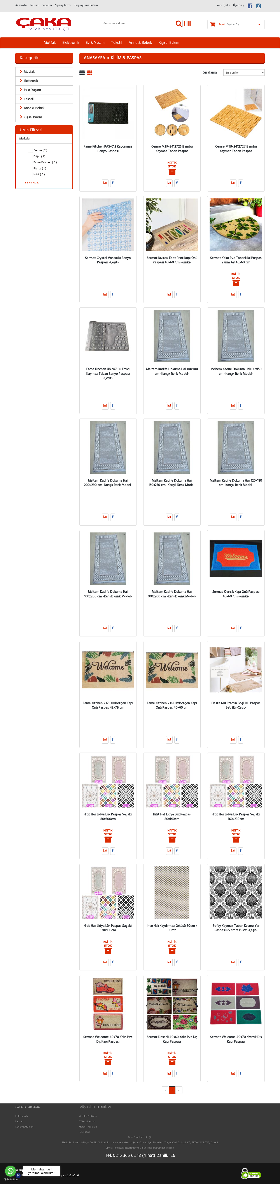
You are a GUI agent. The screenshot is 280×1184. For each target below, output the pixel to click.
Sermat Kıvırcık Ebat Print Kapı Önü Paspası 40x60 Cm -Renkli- (172, 260)
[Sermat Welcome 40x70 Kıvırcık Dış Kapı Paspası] (236, 1004)
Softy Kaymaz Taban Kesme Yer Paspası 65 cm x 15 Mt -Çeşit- (236, 928)
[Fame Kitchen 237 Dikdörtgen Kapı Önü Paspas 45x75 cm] (108, 670)
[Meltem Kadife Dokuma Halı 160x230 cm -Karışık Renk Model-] (172, 447)
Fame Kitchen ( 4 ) (45, 162)
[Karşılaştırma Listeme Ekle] (105, 183)
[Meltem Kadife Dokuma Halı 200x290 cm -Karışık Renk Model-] (108, 447)
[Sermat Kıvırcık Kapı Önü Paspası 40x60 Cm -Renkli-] (236, 558)
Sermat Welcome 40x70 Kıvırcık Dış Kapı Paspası (236, 1039)
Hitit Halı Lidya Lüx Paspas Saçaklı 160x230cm (236, 817)
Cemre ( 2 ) (40, 150)
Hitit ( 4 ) (39, 174)
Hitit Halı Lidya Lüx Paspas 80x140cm (172, 817)
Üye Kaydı (84, 1132)
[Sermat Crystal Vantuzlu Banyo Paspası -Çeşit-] (108, 224)
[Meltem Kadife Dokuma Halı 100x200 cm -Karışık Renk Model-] (108, 558)
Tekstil (116, 43)
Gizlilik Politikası (88, 1116)
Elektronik (70, 43)
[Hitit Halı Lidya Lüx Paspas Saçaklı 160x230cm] (236, 781)
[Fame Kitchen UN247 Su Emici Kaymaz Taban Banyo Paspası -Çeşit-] (108, 336)
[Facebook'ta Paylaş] (112, 183)
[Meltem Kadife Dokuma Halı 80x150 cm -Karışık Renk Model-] (236, 336)
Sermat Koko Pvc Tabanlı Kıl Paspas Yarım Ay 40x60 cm (236, 260)
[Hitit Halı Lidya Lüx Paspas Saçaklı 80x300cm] (108, 781)
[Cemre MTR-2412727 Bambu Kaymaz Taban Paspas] (236, 113)
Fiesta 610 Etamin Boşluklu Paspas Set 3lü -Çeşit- (236, 705)
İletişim (19, 1122)
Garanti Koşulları (88, 1127)
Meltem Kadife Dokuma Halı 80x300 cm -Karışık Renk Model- (172, 371)
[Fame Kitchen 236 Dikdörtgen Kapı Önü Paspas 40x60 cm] (172, 670)
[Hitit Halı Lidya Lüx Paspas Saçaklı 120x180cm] (108, 892)
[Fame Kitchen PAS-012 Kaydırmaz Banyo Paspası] (108, 113)
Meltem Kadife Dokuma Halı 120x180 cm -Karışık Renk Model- (236, 482)
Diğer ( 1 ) (39, 156)
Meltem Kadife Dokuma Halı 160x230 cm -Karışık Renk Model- (172, 482)
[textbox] (141, 23)
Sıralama (210, 72)
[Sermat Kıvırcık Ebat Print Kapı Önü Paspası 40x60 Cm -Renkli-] (172, 224)
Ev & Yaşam (95, 43)
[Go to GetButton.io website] (11, 1179)
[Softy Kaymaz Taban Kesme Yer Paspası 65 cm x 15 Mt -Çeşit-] (236, 892)
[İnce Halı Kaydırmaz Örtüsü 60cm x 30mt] (172, 892)
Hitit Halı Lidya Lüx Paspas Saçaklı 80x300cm (108, 817)
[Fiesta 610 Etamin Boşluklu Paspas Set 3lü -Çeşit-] (236, 670)
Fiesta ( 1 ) (39, 168)
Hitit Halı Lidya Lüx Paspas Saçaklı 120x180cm (108, 928)
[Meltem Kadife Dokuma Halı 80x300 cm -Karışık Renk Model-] (172, 336)
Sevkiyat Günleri (24, 1127)
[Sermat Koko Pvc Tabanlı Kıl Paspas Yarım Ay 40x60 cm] (236, 224)
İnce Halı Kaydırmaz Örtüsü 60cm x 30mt (172, 928)
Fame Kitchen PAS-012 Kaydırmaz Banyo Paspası (108, 149)
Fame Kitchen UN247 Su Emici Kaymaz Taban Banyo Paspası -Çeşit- (108, 374)
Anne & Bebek (140, 43)
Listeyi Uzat (32, 183)
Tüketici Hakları (87, 1122)
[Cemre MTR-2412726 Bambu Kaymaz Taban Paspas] (172, 113)
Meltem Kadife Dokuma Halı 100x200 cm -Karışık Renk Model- (108, 594)
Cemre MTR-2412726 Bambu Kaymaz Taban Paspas (172, 149)
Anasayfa (94, 58)
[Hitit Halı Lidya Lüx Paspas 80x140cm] (172, 781)
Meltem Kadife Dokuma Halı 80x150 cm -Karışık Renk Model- (236, 371)
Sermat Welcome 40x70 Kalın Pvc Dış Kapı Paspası (108, 1039)
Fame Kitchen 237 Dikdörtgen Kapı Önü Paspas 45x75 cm (108, 705)
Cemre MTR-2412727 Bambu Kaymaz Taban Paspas (236, 149)
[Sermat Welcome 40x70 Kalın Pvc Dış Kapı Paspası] (108, 1004)
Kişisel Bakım (169, 43)
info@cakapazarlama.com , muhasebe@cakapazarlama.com (144, 1148)
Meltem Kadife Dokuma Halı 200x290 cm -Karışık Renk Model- (108, 482)
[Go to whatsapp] (10, 1171)
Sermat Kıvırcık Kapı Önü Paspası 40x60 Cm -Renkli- (235, 594)
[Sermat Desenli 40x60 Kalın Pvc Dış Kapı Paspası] (172, 1004)
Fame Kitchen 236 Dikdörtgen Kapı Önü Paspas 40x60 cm (172, 705)
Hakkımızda (21, 1116)
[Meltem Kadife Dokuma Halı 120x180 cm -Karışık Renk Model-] (236, 447)
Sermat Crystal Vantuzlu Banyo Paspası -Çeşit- (108, 260)
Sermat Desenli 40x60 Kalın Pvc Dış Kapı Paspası (172, 1039)
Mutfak (50, 43)
